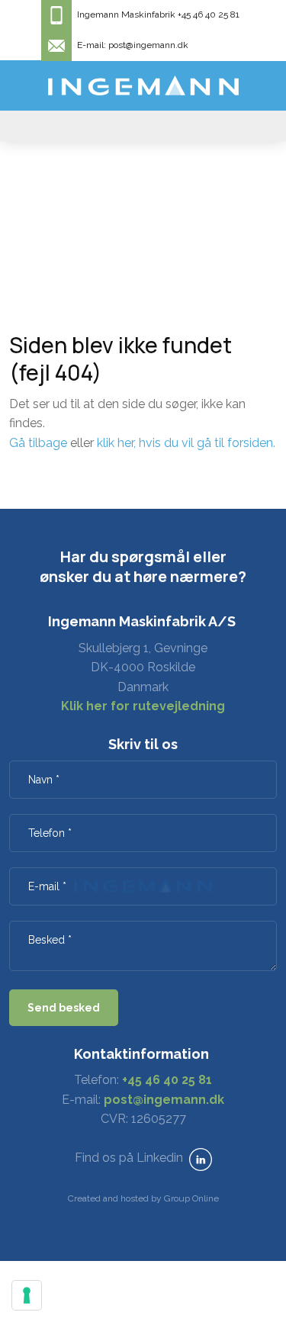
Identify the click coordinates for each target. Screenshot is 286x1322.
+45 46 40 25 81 (167, 1080)
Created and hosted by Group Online (143, 1198)
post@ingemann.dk (164, 1099)
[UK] (143, 126)
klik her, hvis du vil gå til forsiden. (186, 443)
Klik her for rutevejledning (143, 706)
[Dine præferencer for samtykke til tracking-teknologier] (26, 1295)
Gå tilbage (38, 443)
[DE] (238, 126)
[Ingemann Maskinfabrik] (143, 85)
